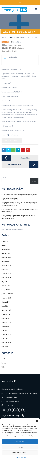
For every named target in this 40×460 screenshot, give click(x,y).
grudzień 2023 (6, 286)
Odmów (20, 447)
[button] (37, 421)
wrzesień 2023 (6, 298)
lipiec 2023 (5, 306)
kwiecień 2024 (6, 278)
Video (3, 367)
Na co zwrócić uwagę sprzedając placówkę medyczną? (19, 194)
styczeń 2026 (6, 249)
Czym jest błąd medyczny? (10, 199)
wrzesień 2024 (6, 265)
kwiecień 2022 (6, 342)
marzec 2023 (6, 314)
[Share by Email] (28, 150)
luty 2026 (4, 245)
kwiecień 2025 (6, 257)
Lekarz (4, 363)
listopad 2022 (6, 318)
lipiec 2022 (5, 330)
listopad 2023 (6, 290)
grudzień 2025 (6, 253)
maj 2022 (5, 338)
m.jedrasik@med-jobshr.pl (10, 135)
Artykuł (4, 359)
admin (11, 37)
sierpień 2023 (6, 302)
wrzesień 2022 (6, 322)
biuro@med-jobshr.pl (12, 401)
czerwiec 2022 (6, 334)
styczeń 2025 (6, 261)
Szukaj (4, 177)
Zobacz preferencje (20, 453)
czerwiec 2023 (6, 310)
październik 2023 (7, 294)
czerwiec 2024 (6, 273)
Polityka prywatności (20, 457)
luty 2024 (4, 282)
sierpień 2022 (6, 326)
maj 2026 (5, 241)
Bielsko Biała (17, 42)
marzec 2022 (6, 346)
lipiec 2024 (5, 269)
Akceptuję (20, 441)
